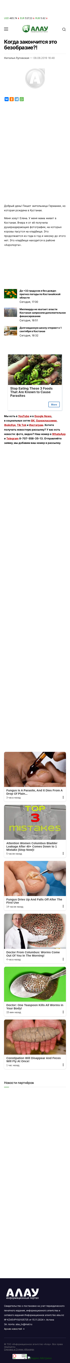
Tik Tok (21, 425)
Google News (42, 416)
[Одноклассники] (12, 99)
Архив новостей (13, 1328)
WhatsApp (59, 434)
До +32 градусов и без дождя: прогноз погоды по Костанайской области (40, 294)
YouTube (23, 416)
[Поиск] (64, 29)
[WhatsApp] (22, 99)
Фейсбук (10, 425)
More (54, 404)
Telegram (12, 438)
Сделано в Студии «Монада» (19, 1349)
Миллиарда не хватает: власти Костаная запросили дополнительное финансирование (43, 313)
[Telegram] (17, 99)
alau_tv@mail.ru (24, 1324)
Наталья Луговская (16, 58)
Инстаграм (36, 425)
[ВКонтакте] (7, 99)
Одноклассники (46, 420)
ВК (33, 420)
